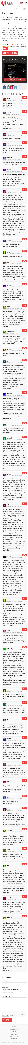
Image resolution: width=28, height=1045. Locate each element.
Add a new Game (14, 1029)
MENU (24, 3)
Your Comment (6, 996)
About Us (14, 1027)
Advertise (14, 1032)
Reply (24, 97)
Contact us (14, 1039)
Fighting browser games (17, 44)
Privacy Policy (14, 1036)
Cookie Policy (14, 1034)
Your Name (5, 981)
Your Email (5, 987)
